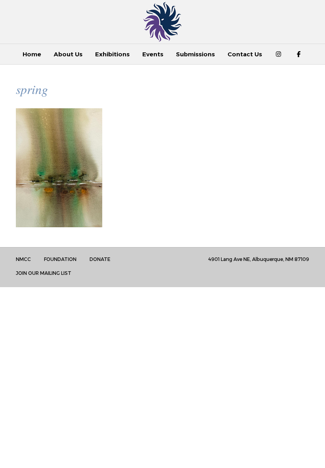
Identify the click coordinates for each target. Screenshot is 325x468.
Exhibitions (112, 54)
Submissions (195, 54)
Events (152, 54)
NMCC (23, 259)
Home (32, 54)
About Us (68, 54)
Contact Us (245, 54)
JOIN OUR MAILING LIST (43, 273)
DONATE (100, 259)
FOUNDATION (60, 259)
